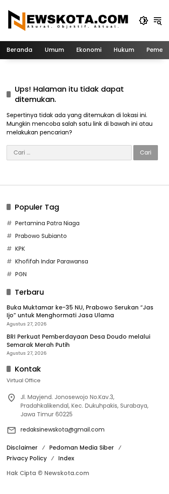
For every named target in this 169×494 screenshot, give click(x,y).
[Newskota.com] (68, 20)
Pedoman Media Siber (81, 447)
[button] (143, 20)
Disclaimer (22, 447)
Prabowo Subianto (41, 236)
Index (66, 458)
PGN (21, 274)
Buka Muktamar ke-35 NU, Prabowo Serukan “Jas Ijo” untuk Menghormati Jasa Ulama (80, 312)
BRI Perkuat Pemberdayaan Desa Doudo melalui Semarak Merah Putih (78, 341)
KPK (20, 249)
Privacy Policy (27, 458)
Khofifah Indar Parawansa (51, 261)
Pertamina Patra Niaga (47, 223)
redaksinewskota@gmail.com (63, 429)
